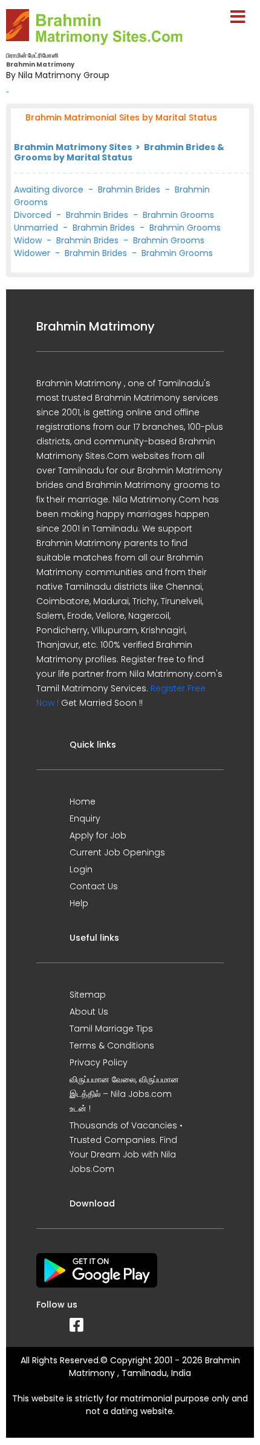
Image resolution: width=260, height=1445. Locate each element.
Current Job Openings (117, 852)
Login (81, 869)
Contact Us (94, 886)
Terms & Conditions (112, 1045)
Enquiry (85, 818)
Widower (32, 253)
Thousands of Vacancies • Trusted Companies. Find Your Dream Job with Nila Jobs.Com (126, 1147)
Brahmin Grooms (178, 215)
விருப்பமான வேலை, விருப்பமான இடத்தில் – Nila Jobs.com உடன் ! (124, 1093)
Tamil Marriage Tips (111, 1028)
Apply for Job (98, 835)
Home (83, 801)
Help (79, 903)
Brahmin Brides (129, 189)
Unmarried (36, 228)
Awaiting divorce (48, 189)
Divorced (32, 215)
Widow (28, 240)
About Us (89, 1012)
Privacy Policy (99, 1062)
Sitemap (88, 995)
